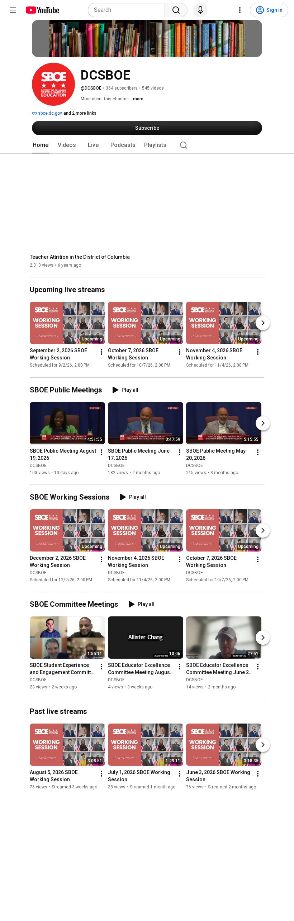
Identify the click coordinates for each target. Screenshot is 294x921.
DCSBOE (38, 465)
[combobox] (128, 10)
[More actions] (101, 352)
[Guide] (13, 10)
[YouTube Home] (42, 10)
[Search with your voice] (200, 10)
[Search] (176, 10)
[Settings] (240, 10)
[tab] (40, 145)
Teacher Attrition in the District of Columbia (80, 257)
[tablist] (147, 145)
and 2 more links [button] (79, 113)
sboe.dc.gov (49, 113)
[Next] (263, 323)
